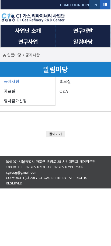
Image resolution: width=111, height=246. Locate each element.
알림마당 (83, 41)
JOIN (85, 4)
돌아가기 (55, 133)
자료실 (9, 91)
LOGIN (75, 4)
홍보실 (65, 81)
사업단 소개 (28, 30)
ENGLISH (95, 5)
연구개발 (83, 30)
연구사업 (28, 41)
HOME (65, 4)
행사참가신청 (15, 101)
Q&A (64, 91)
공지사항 (11, 81)
